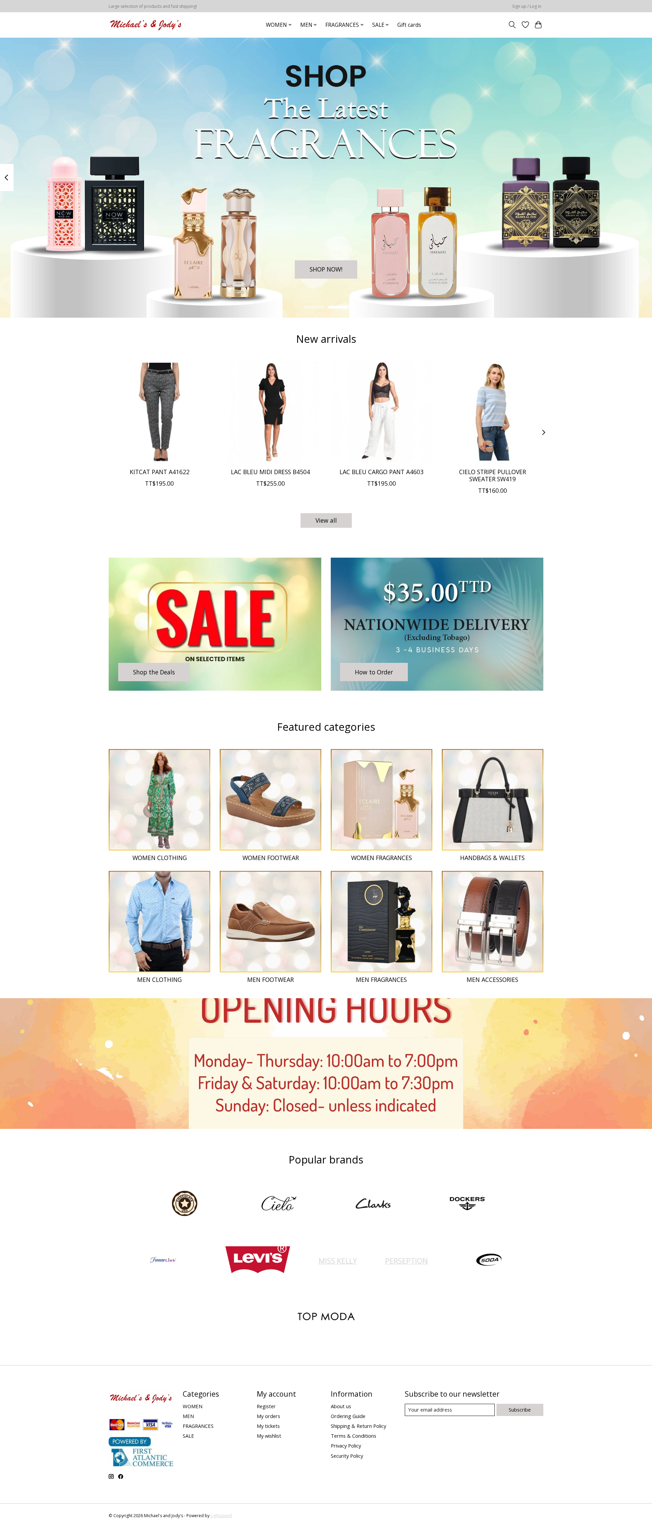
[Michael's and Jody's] (146, 25)
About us (341, 1406)
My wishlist (269, 1435)
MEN (188, 1416)
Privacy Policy (346, 1445)
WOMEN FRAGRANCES (381, 858)
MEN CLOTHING (159, 979)
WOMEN (192, 1406)
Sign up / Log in (526, 6)
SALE (188, 1435)
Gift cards (409, 25)
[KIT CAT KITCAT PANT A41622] (159, 412)
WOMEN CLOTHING (159, 858)
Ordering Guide (348, 1416)
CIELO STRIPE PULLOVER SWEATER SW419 (492, 475)
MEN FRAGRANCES (381, 979)
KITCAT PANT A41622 (159, 472)
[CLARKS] (373, 1204)
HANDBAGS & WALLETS (492, 858)
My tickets (268, 1425)
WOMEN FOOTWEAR (270, 858)
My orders (268, 1416)
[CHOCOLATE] (184, 1204)
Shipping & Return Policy (358, 1425)
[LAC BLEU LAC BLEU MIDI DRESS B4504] (270, 412)
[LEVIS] (257, 1260)
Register (266, 1406)
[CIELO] (278, 1204)
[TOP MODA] (326, 1317)
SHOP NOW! (326, 269)
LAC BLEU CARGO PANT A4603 (381, 472)
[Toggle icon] (512, 25)
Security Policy (347, 1455)
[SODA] (489, 1260)
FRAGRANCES (198, 1425)
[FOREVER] (163, 1260)
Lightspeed (221, 1515)
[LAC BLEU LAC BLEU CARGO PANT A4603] (381, 412)
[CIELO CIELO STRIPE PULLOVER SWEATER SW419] (492, 412)
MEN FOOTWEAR (270, 979)
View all (326, 520)
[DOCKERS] (467, 1204)
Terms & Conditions (353, 1435)
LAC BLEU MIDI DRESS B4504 (270, 472)
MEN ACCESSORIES (492, 979)
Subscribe (520, 1409)
